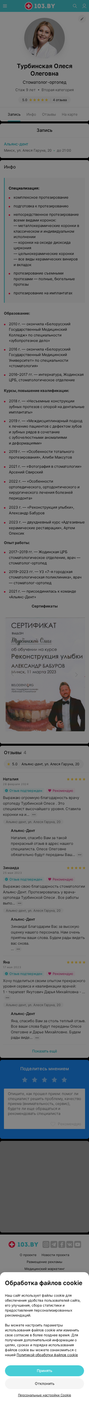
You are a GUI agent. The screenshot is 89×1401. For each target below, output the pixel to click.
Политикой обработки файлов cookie (47, 1355)
